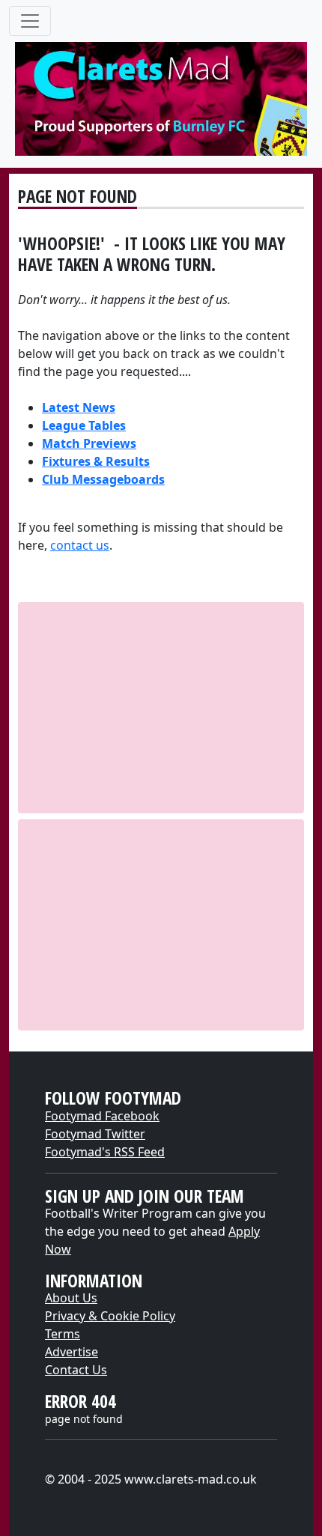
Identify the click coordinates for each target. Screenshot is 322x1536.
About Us (71, 1298)
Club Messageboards (103, 479)
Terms (62, 1334)
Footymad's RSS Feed (105, 1152)
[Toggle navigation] (30, 21)
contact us (79, 545)
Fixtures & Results (96, 461)
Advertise (71, 1352)
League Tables (84, 425)
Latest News (78, 407)
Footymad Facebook (102, 1116)
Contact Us (76, 1370)
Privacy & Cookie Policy (110, 1316)
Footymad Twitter (95, 1134)
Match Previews (89, 443)
